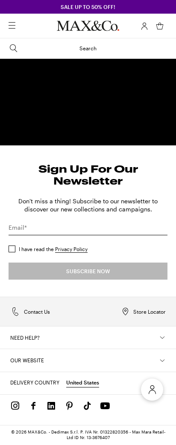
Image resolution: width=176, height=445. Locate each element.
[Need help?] (162, 337)
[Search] (24, 26)
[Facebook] (33, 406)
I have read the (53, 249)
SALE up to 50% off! (88, 7)
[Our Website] (162, 360)
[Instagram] (15, 406)
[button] (144, 26)
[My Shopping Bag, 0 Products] (159, 26)
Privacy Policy (71, 249)
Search (88, 48)
